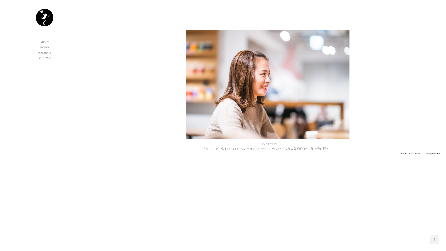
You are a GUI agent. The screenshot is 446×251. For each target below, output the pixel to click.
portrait (44, 52)
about (44, 42)
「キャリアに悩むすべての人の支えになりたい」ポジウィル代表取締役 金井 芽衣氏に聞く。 (268, 149)
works (44, 47)
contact (45, 58)
